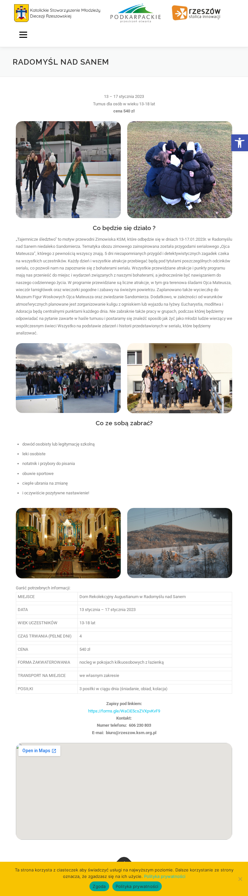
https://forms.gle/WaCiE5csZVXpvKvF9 (124, 711)
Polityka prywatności (164, 876)
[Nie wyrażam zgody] (240, 879)
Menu (23, 34)
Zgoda (99, 886)
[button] (239, 142)
